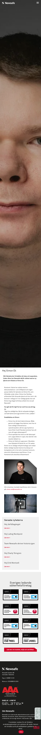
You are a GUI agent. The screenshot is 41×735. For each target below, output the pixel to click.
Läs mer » (7, 528)
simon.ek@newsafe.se (14, 489)
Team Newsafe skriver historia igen (19, 544)
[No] (36, 727)
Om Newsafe (8, 711)
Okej (21, 732)
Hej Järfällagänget (12, 524)
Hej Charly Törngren (12, 553)
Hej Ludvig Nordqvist (13, 534)
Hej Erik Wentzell (11, 563)
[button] (30, 2)
